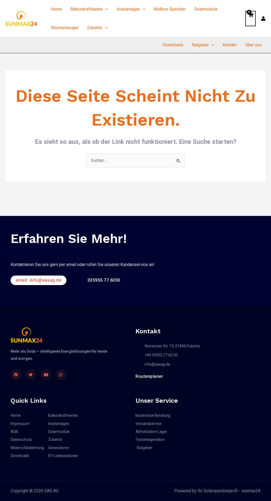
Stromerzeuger (65, 27)
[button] (105, 9)
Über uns (253, 44)
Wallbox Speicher (169, 9)
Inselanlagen (128, 9)
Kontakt (230, 44)
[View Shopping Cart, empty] (250, 18)
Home (56, 9)
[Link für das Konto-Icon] (263, 18)
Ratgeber (200, 44)
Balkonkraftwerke (86, 9)
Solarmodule (206, 9)
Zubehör (94, 27)
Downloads (172, 44)
